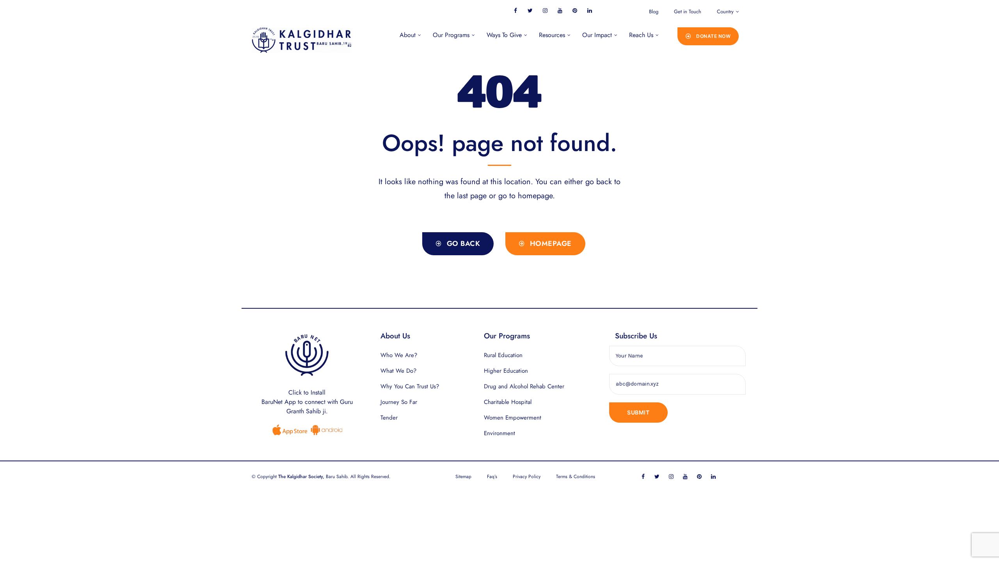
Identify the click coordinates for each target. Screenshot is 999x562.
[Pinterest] (574, 10)
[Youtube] (559, 10)
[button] (708, 36)
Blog (653, 11)
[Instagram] (545, 10)
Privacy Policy (526, 476)
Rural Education (503, 355)
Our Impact (597, 34)
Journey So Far (398, 402)
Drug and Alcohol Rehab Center (524, 386)
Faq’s (492, 476)
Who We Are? (398, 355)
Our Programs (451, 34)
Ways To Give (504, 34)
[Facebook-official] (515, 10)
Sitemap (463, 476)
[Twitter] (530, 10)
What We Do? (398, 370)
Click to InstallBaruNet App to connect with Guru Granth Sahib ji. (307, 402)
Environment (499, 433)
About (408, 34)
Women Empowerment (512, 417)
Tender (389, 417)
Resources (552, 34)
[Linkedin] (589, 10)
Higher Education (506, 370)
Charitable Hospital (507, 402)
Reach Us (641, 34)
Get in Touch (687, 11)
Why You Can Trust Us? (409, 386)
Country (725, 11)
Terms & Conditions (575, 476)
